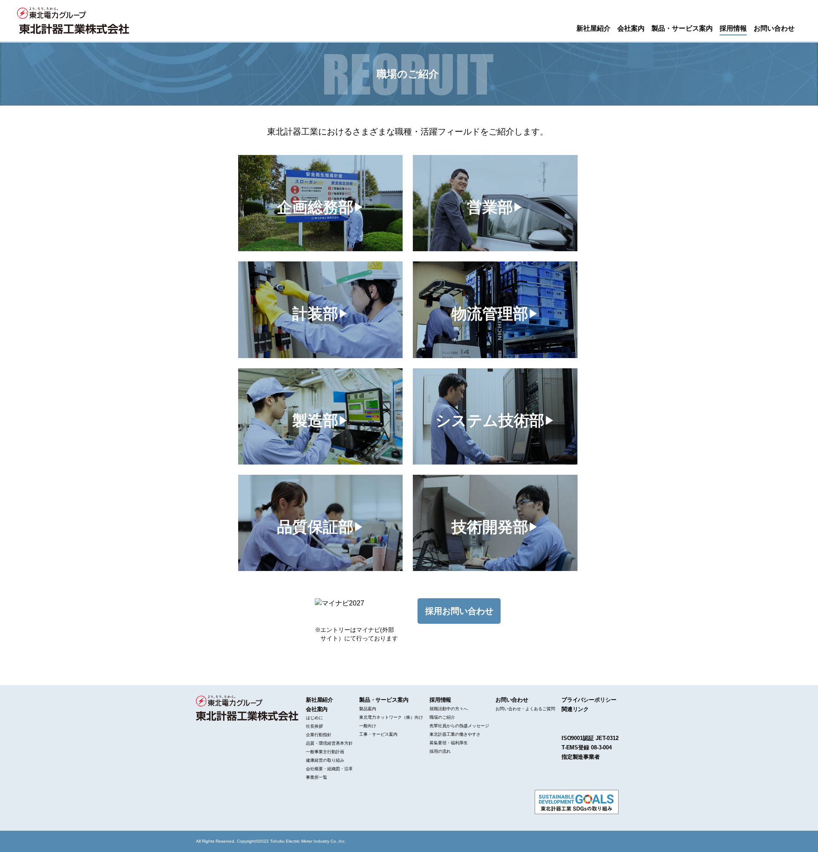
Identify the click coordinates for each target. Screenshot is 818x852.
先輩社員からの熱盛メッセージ (459, 725)
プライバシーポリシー (589, 700)
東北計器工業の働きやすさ (455, 734)
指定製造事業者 (581, 757)
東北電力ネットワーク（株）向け (391, 717)
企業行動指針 (318, 734)
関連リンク (575, 709)
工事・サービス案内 (378, 734)
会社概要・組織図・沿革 (329, 768)
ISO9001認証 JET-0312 (590, 738)
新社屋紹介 (593, 28)
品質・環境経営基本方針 (329, 743)
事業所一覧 (316, 777)
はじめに (314, 717)
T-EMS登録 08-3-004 (587, 747)
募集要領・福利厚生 (448, 742)
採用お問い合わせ (459, 611)
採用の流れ (440, 751)
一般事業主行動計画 (325, 751)
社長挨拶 (314, 726)
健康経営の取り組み (325, 760)
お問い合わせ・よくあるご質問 (525, 708)
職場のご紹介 (442, 717)
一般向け (367, 725)
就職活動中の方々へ (448, 708)
